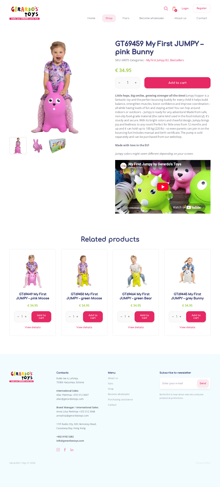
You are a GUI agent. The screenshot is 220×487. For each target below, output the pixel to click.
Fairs (126, 18)
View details (33, 327)
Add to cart (177, 83)
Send (203, 383)
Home (91, 18)
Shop (109, 18)
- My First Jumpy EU (157, 60)
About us (180, 18)
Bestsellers (177, 60)
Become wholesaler (151, 18)
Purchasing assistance (120, 399)
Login (185, 8)
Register (202, 8)
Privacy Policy (203, 462)
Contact (201, 18)
